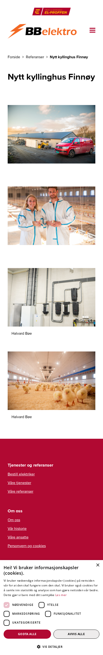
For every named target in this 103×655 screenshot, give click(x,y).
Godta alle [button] (27, 634)
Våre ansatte (18, 537)
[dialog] (51, 607)
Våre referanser (20, 491)
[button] (51, 646)
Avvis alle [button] (76, 634)
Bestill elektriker (21, 474)
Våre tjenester (19, 482)
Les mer (61, 595)
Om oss (14, 520)
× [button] (97, 565)
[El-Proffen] (51, 11)
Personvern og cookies (27, 546)
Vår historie (17, 528)
